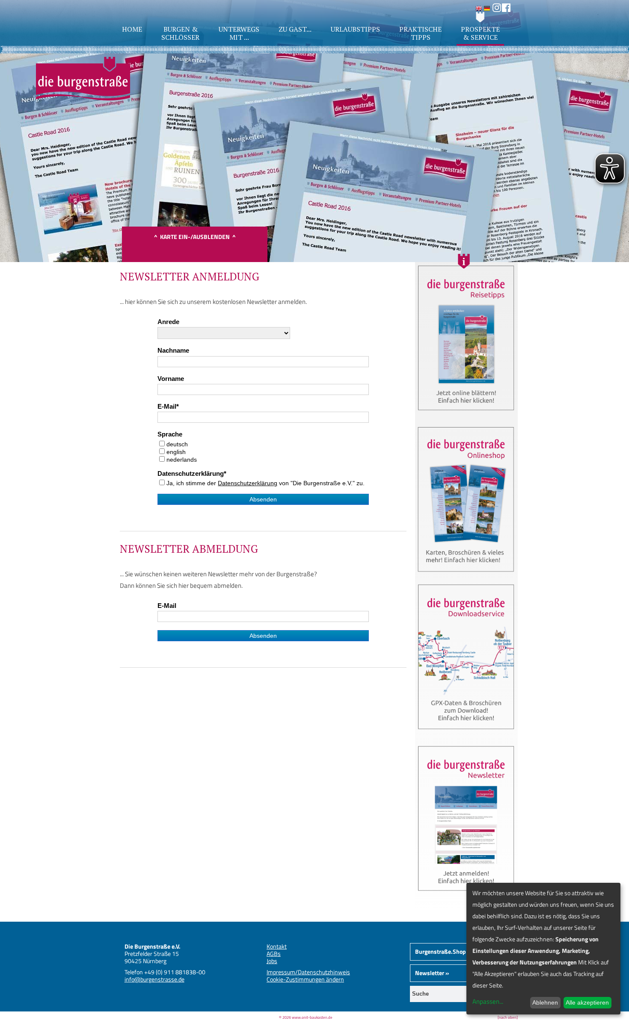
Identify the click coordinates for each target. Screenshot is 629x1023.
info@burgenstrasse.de (154, 979)
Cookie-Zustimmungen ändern (305, 979)
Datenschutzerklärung (190, 473)
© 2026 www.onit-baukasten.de (305, 1017)
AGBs (274, 953)
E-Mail (166, 406)
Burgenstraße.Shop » (443, 951)
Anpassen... (487, 1001)
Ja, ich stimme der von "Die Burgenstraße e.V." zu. (265, 483)
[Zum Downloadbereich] (466, 732)
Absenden (263, 499)
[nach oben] (508, 1017)
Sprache (169, 434)
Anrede (168, 321)
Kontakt (277, 946)
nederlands (181, 459)
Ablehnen (545, 1002)
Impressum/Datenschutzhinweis (308, 971)
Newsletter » (432, 972)
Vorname (170, 378)
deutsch (177, 444)
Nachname (173, 350)
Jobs (272, 960)
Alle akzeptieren (587, 1002)
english (176, 451)
